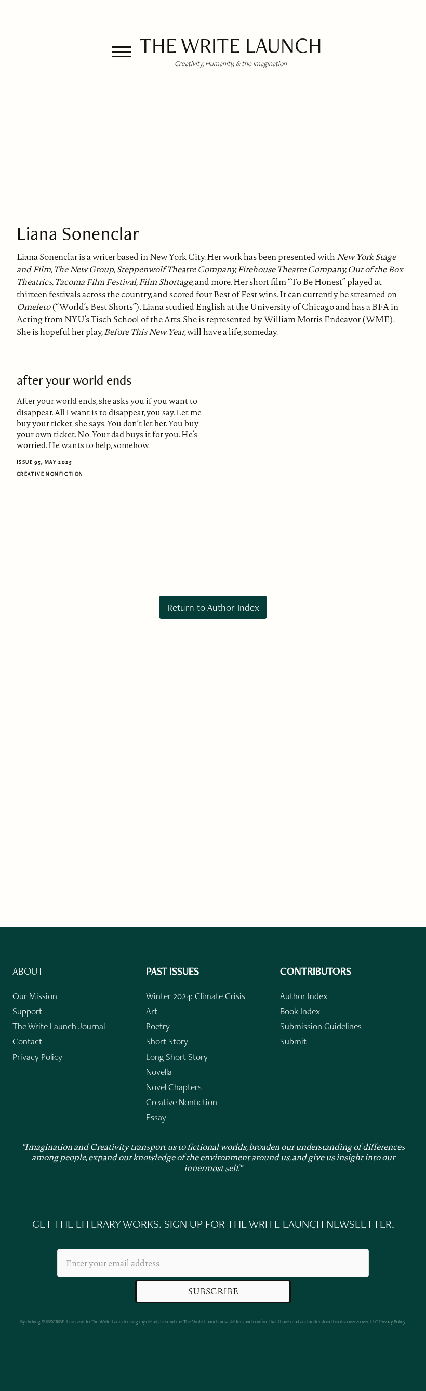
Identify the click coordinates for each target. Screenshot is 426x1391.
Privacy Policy (392, 1321)
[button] (121, 51)
